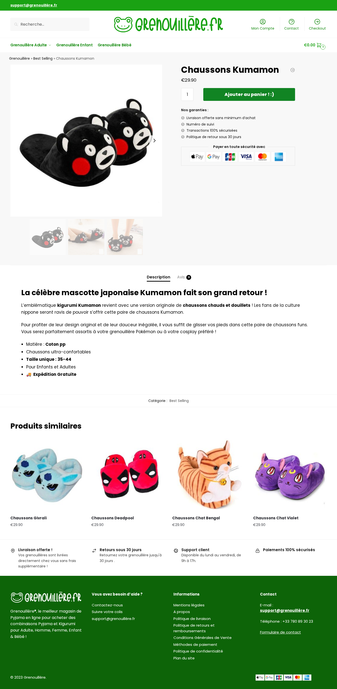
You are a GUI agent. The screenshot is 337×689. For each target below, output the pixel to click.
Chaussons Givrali (28, 518)
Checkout (317, 28)
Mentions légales (189, 605)
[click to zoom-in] (86, 140)
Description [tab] (158, 277)
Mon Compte (262, 28)
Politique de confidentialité (198, 651)
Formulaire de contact (280, 632)
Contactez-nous (107, 605)
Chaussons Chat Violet (276, 518)
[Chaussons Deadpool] (128, 475)
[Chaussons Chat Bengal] (209, 475)
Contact (291, 28)
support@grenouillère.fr (113, 618)
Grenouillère (19, 58)
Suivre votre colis (107, 611)
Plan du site (184, 658)
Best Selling (43, 58)
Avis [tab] (181, 277)
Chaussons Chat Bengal (196, 518)
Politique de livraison (192, 618)
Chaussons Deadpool (112, 518)
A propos (181, 611)
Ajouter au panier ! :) (249, 94)
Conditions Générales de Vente (202, 637)
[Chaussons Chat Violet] (290, 475)
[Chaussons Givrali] (47, 475)
